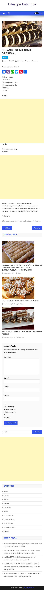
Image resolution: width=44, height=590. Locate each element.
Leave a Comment (32, 61)
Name (6, 378)
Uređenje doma (9, 519)
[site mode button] (36, 13)
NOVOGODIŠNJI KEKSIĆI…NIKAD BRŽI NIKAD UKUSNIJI (20, 301)
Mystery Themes (29, 588)
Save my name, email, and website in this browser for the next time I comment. (10, 412)
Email (6, 387)
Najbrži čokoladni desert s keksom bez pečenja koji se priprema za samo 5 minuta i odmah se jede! (22, 552)
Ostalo (6, 495)
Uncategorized (9, 515)
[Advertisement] (22, 121)
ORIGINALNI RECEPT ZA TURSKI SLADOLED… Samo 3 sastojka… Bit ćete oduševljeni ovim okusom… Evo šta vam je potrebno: (22, 566)
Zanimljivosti (8, 523)
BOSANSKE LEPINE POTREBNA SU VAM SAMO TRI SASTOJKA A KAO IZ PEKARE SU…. (8, 228)
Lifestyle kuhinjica (22, 4)
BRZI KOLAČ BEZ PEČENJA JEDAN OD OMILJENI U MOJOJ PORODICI (22, 333)
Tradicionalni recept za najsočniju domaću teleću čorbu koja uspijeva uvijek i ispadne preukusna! (22, 575)
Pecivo (6, 499)
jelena (19, 273)
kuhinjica (20, 61)
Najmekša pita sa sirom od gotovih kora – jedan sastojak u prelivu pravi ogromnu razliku (23, 545)
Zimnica (7, 531)
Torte (6, 511)
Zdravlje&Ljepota (9, 527)
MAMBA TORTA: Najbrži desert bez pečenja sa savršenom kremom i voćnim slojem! (19, 558)
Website (6, 395)
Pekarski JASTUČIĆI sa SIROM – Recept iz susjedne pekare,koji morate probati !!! (38, 228)
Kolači (5, 57)
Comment (8, 357)
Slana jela (7, 507)
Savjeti (6, 503)
